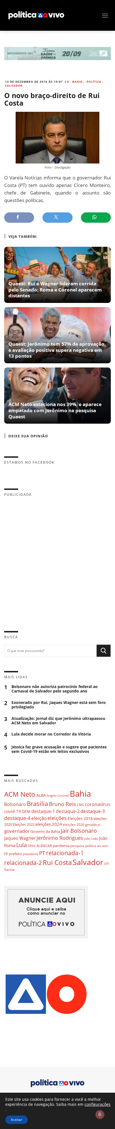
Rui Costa (57, 862)
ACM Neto (19, 794)
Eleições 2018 (80, 818)
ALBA (41, 795)
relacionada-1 (65, 853)
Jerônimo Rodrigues (60, 837)
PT (42, 853)
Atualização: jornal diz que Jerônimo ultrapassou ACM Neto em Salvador (58, 720)
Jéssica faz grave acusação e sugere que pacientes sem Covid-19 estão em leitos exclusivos (59, 749)
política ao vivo (96, 845)
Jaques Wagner (20, 838)
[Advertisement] (57, 559)
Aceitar (16, 1119)
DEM (26, 811)
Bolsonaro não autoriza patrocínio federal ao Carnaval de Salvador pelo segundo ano (54, 688)
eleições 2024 (48, 824)
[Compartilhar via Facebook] (19, 217)
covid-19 (12, 811)
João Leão (91, 838)
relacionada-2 (23, 862)
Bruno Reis (62, 804)
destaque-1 (43, 811)
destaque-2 (68, 811)
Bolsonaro (15, 804)
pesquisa (77, 845)
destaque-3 (92, 811)
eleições (57, 818)
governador (17, 831)
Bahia (77, 82)
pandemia (61, 845)
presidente (30, 854)
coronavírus (97, 804)
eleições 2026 (73, 824)
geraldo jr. (93, 824)
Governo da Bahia (45, 831)
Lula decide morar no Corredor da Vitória (51, 734)
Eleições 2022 (24, 824)
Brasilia (37, 803)
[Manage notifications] (99, 1114)
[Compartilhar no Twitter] (57, 217)
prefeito (15, 853)
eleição (39, 818)
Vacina (9, 869)
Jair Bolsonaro (79, 830)
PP (6, 854)
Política (94, 82)
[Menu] (105, 15)
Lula (21, 845)
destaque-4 (17, 817)
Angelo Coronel (58, 796)
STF (106, 864)
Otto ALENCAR (40, 845)
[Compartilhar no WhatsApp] (95, 217)
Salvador (14, 85)
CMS (80, 804)
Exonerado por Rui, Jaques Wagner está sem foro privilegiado (58, 704)
